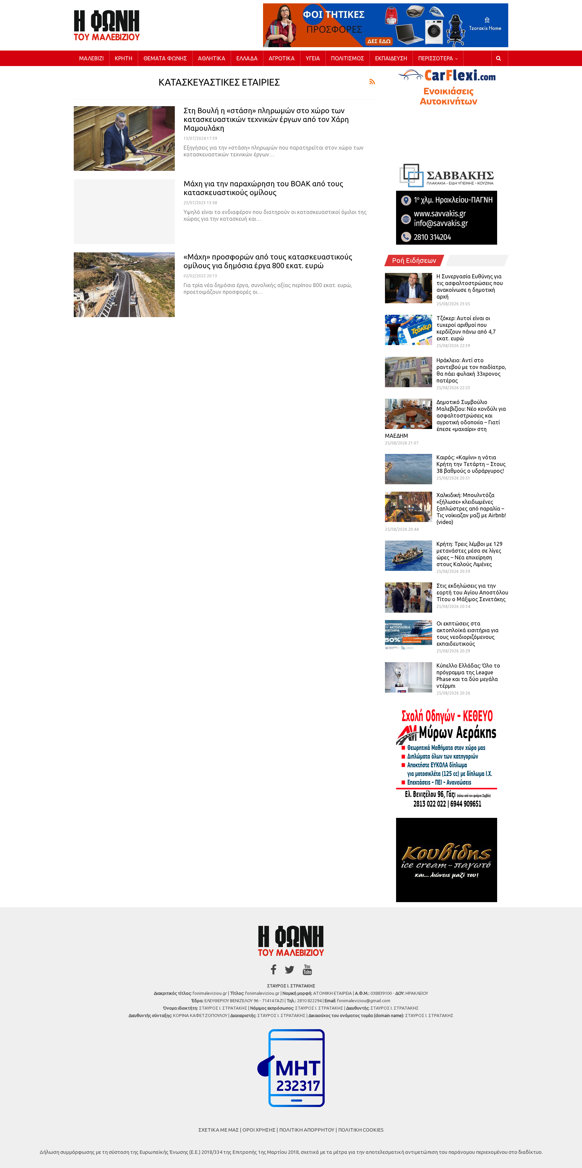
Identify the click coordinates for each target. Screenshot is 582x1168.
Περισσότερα (435, 58)
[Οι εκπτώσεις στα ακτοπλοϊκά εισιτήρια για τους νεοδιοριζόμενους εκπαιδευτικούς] (408, 635)
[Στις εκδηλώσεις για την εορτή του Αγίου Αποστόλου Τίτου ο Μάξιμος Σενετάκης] (408, 597)
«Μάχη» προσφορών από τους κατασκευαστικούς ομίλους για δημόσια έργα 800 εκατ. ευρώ (268, 261)
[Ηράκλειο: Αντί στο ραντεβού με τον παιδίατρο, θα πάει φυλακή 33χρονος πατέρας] (408, 372)
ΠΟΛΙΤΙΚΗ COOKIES (361, 1130)
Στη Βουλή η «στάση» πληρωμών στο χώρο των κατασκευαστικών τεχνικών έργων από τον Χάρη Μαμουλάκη (266, 119)
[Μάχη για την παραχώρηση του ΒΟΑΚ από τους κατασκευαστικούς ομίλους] (124, 211)
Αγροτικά (282, 58)
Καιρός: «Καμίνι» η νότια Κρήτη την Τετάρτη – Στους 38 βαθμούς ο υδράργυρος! (471, 464)
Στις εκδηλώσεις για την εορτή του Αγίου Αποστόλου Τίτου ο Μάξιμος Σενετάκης (472, 592)
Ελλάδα (247, 58)
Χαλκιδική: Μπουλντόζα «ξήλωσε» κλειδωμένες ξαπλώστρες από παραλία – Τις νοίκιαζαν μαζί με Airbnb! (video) (471, 508)
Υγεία (313, 58)
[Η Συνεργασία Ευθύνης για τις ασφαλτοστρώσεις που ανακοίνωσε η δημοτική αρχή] (408, 288)
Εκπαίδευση (391, 58)
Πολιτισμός (347, 58)
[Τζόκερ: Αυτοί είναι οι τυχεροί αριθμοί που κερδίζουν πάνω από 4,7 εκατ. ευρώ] (408, 330)
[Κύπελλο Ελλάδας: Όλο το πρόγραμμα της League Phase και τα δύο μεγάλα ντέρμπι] (408, 677)
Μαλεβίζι (91, 58)
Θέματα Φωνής (165, 58)
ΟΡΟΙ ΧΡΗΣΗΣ (259, 1130)
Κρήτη (123, 58)
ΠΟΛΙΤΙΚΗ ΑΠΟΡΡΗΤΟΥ (306, 1130)
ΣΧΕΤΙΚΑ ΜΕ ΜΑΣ (218, 1130)
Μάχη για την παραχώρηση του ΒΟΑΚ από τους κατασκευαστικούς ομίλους (263, 187)
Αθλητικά (211, 58)
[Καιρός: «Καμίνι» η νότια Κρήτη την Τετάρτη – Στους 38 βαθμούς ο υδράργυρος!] (408, 469)
